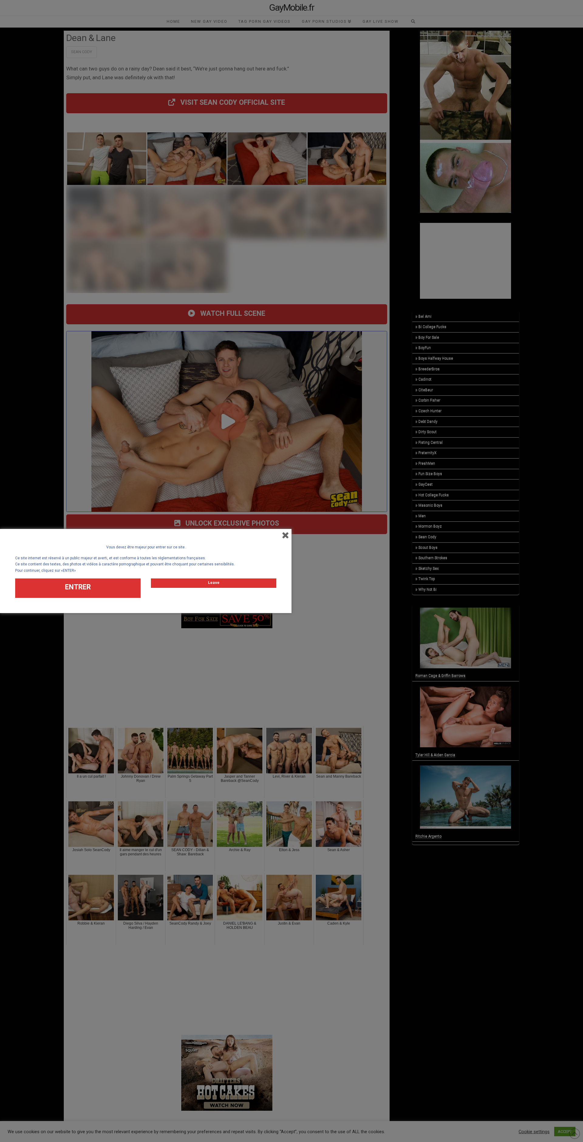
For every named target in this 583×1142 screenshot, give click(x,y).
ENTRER (78, 587)
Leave (214, 582)
